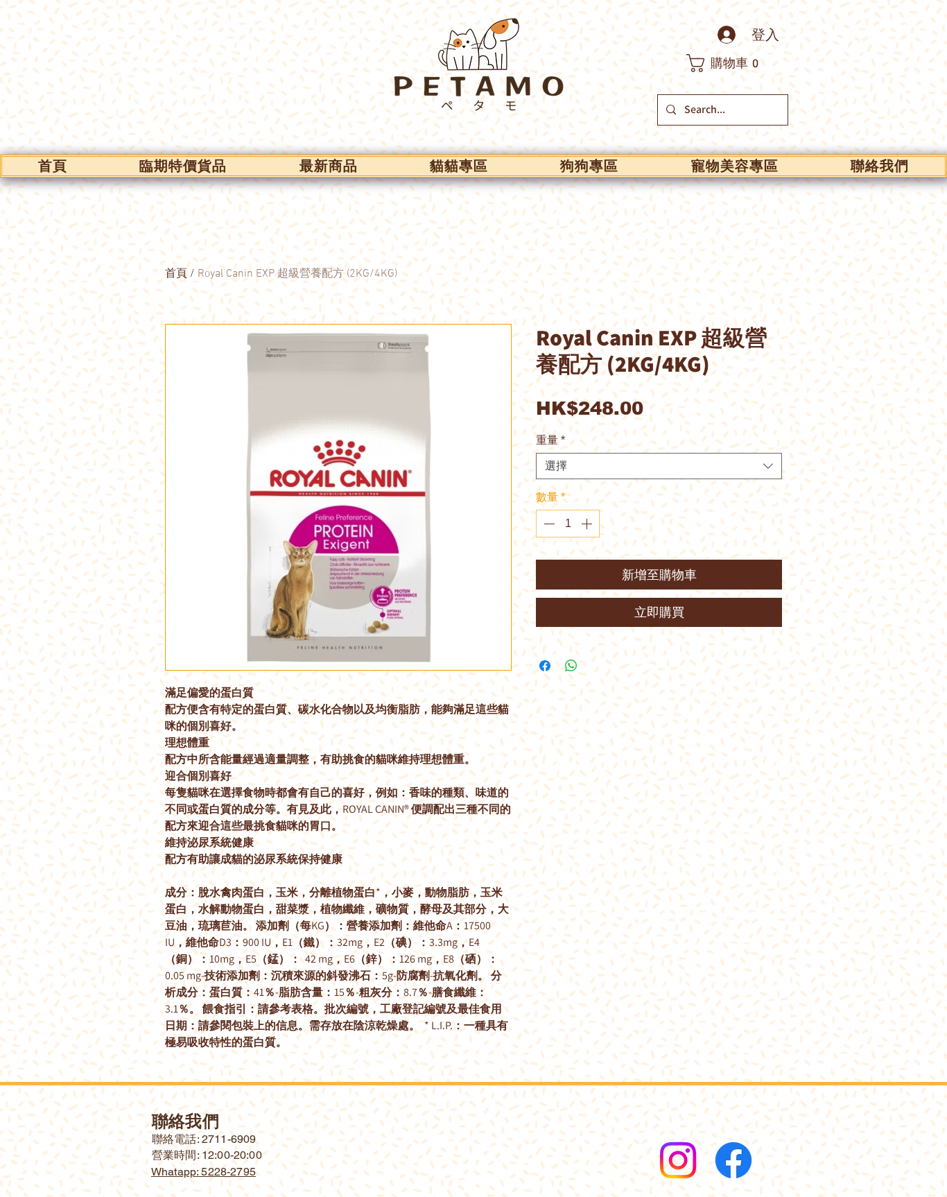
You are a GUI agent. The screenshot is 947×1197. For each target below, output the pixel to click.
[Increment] (588, 523)
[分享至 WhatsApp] (571, 665)
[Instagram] (678, 1160)
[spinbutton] (567, 523)
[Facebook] (733, 1160)
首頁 (176, 274)
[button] (730, 63)
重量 (550, 440)
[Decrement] (547, 523)
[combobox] (659, 466)
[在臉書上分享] (545, 665)
